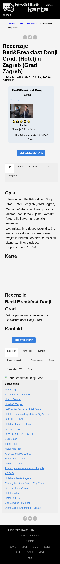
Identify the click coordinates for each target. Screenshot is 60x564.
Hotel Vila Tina (13, 448)
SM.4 (19, 551)
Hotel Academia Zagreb (18, 478)
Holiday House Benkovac (19, 424)
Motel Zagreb (12, 389)
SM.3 (47, 547)
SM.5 (30, 551)
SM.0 (13, 547)
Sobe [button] (51, 360)
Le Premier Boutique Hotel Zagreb (23, 409)
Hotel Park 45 (12, 498)
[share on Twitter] (30, 38)
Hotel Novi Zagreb (15, 458)
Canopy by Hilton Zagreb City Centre (25, 483)
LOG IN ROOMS (14, 419)
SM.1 (24, 547)
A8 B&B (9, 473)
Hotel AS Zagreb (14, 404)
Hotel (21, 24)
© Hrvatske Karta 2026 (20, 530)
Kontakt (6, 15)
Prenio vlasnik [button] (36, 360)
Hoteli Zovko (12, 493)
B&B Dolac (11, 439)
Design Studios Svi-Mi (17, 488)
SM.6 (41, 551)
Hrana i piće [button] (27, 351)
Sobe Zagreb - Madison (18, 503)
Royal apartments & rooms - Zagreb (24, 468)
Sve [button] (30, 369)
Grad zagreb (31, 24)
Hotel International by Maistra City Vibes (27, 414)
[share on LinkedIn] (34, 38)
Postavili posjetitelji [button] (15, 360)
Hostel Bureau (13, 399)
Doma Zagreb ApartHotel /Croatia (23, 508)
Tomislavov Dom (14, 463)
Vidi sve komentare (31, 153)
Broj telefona (24, 340)
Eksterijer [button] (11, 351)
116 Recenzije (15, 100)
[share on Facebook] (25, 38)
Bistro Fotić (11, 444)
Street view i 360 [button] (14, 369)
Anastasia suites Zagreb (18, 453)
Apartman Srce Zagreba (18, 394)
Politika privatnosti (30, 535)
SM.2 (35, 547)
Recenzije (12, 24)
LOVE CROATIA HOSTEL (19, 434)
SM (30, 558)
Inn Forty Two (12, 429)
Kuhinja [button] (41, 351)
